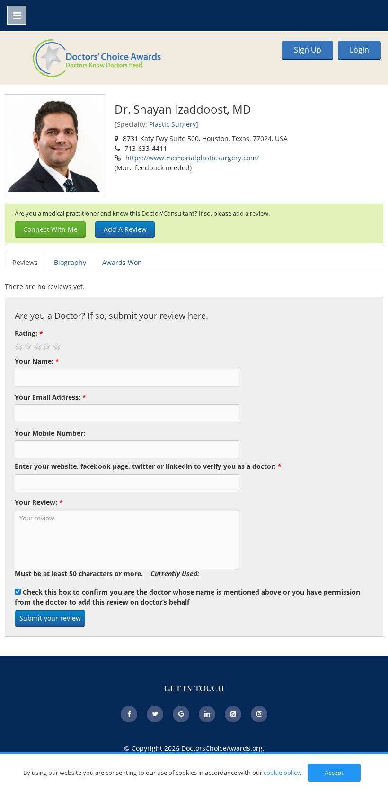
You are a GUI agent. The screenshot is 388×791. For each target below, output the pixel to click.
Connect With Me (50, 229)
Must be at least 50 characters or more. (107, 573)
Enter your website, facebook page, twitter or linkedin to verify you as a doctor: (148, 466)
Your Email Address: (50, 397)
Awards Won (122, 262)
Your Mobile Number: (50, 433)
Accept (334, 772)
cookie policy (282, 772)
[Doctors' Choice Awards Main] (97, 57)
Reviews (25, 262)
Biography (70, 262)
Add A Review (125, 229)
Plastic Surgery (172, 124)
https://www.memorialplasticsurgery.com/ (192, 157)
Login (359, 49)
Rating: (29, 333)
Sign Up (307, 49)
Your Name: (37, 361)
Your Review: (39, 502)
